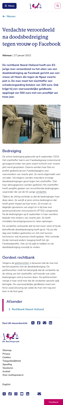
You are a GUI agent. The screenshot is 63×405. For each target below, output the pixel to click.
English (6, 384)
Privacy (6, 353)
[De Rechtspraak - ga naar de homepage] (10, 337)
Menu (11, 6)
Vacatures (7, 368)
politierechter (22, 263)
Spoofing (7, 364)
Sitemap (6, 350)
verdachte (41, 192)
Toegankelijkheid (11, 360)
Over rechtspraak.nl (12, 375)
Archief (6, 371)
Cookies (6, 357)
